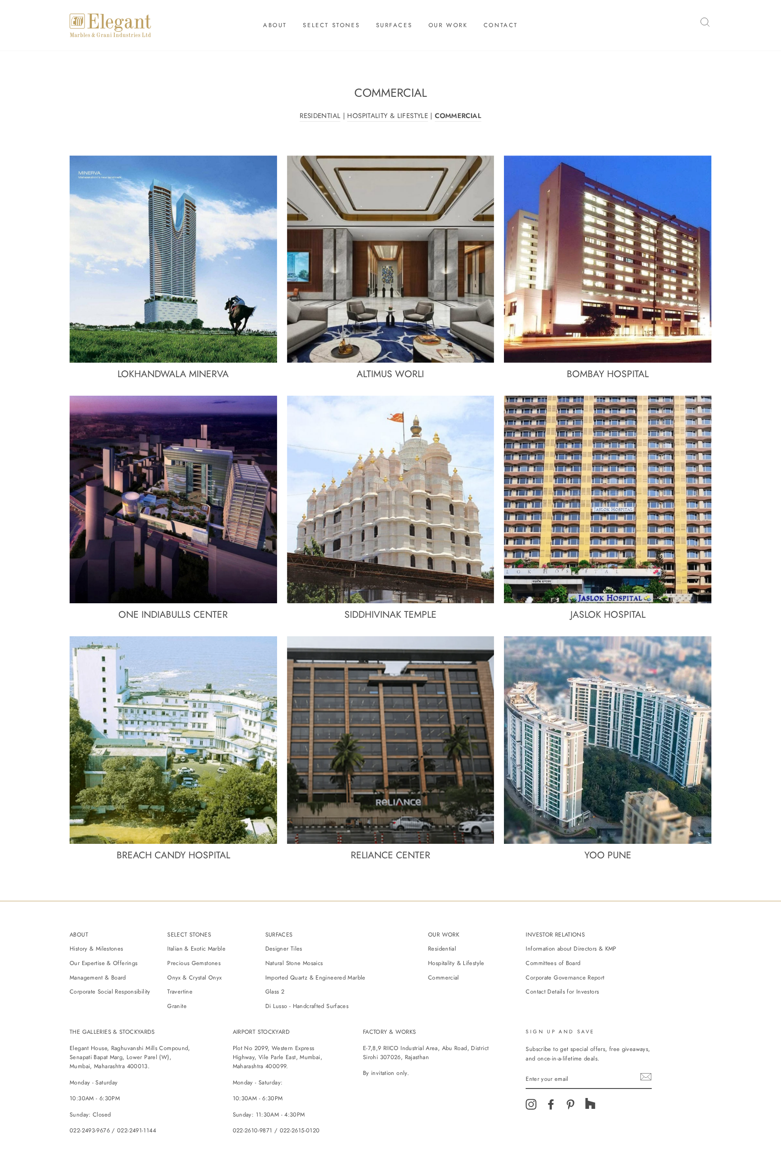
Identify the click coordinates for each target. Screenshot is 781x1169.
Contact (501, 25)
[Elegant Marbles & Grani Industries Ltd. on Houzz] (590, 1107)
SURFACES (279, 934)
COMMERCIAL (458, 116)
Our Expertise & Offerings (103, 963)
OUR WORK (443, 934)
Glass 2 (275, 991)
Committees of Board (553, 963)
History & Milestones (96, 948)
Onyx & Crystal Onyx (194, 977)
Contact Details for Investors (562, 991)
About (275, 25)
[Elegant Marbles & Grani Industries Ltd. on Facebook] (551, 1107)
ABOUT (79, 934)
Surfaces (394, 25)
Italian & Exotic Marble (196, 948)
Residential (442, 948)
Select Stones (331, 25)
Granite (177, 1006)
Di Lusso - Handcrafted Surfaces (307, 1006)
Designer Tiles (283, 948)
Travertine (180, 991)
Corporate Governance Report (565, 977)
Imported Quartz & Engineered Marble (315, 977)
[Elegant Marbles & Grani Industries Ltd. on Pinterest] (570, 1107)
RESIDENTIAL (320, 116)
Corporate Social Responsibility (110, 991)
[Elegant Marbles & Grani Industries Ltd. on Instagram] (531, 1107)
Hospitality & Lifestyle (456, 963)
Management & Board (98, 977)
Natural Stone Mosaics (294, 963)
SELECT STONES (189, 934)
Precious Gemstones (194, 963)
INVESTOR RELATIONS (555, 934)
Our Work (448, 25)
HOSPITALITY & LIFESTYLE (387, 116)
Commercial (443, 977)
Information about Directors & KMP (571, 948)
